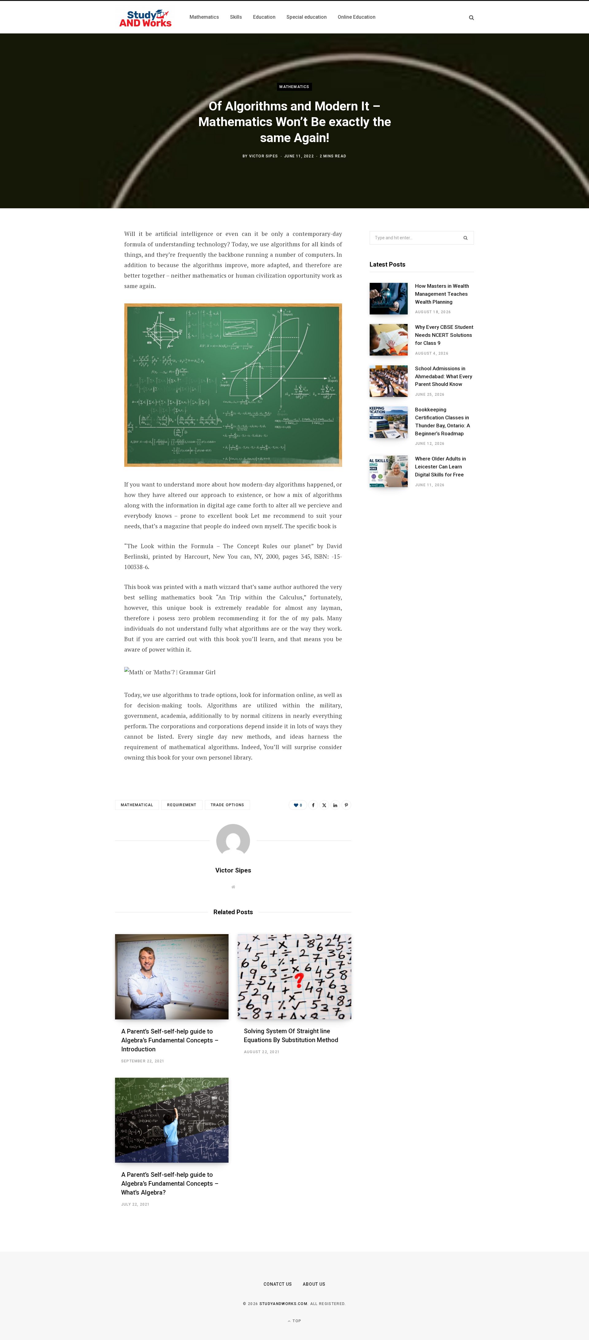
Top (296, 1321)
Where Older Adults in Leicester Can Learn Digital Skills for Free (440, 467)
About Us (314, 1284)
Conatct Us (278, 1284)
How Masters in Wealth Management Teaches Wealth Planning (442, 294)
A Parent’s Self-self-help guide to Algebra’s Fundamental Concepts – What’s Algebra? (169, 1183)
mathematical (137, 805)
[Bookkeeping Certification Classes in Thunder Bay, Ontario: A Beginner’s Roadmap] (392, 426)
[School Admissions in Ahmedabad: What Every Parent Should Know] (392, 381)
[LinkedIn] (84, 300)
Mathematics (294, 87)
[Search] (471, 17)
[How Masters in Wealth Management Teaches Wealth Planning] (392, 299)
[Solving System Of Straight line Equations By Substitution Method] (294, 976)
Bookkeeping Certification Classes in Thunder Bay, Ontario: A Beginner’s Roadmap (442, 421)
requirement (181, 805)
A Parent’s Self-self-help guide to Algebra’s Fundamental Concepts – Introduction (169, 1040)
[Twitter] (84, 267)
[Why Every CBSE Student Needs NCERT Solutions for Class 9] (392, 340)
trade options (227, 805)
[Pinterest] (84, 283)
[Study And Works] (145, 17)
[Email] (84, 316)
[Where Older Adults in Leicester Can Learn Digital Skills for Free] (392, 471)
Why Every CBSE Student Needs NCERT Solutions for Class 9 (444, 335)
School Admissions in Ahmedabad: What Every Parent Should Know (443, 376)
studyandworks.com (283, 1304)
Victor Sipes (263, 156)
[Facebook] (84, 251)
